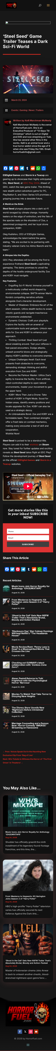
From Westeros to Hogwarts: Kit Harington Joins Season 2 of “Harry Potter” (30, 601)
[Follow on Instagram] (31, 1031)
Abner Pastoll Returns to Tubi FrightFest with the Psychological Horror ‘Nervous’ (29, 680)
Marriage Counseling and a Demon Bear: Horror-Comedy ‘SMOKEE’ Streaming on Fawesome (30, 725)
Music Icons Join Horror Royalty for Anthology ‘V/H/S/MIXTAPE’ (31, 587)
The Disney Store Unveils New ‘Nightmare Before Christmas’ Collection (28, 709)
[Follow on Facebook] (20, 1031)
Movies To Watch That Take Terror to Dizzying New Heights (32, 695)
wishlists (34, 444)
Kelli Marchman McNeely (38, 120)
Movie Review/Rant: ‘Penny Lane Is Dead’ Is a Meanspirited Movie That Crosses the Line (30, 649)
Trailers (39, 110)
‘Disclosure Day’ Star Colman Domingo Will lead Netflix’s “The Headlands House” (32, 633)
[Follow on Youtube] (36, 1031)
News (31, 110)
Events (14, 110)
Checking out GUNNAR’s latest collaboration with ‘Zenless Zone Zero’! (29, 664)
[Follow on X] (25, 1031)
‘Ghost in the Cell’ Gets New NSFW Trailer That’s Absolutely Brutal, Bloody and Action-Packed (30, 617)
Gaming (23, 110)
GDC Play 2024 (31, 183)
